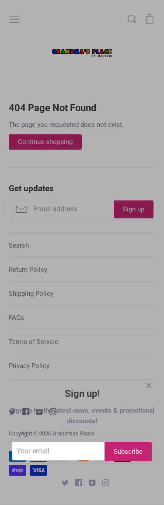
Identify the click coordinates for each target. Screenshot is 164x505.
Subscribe (128, 452)
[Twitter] (62, 482)
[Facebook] (75, 482)
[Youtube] (89, 482)
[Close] (148, 385)
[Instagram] (102, 482)
